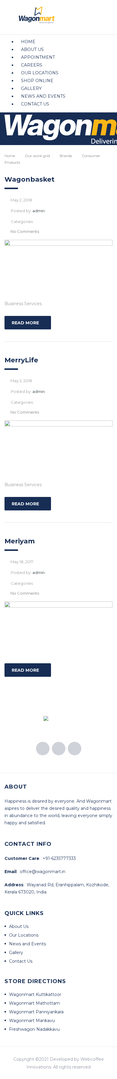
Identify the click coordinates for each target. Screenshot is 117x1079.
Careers (31, 65)
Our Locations (39, 73)
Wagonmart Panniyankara (36, 1011)
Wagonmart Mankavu (32, 1020)
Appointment (38, 57)
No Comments (24, 231)
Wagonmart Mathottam (34, 1003)
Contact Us (35, 104)
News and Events (43, 96)
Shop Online (37, 80)
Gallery (31, 88)
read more (25, 322)
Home (28, 41)
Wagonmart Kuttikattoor (35, 994)
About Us (32, 49)
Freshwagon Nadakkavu (34, 1029)
